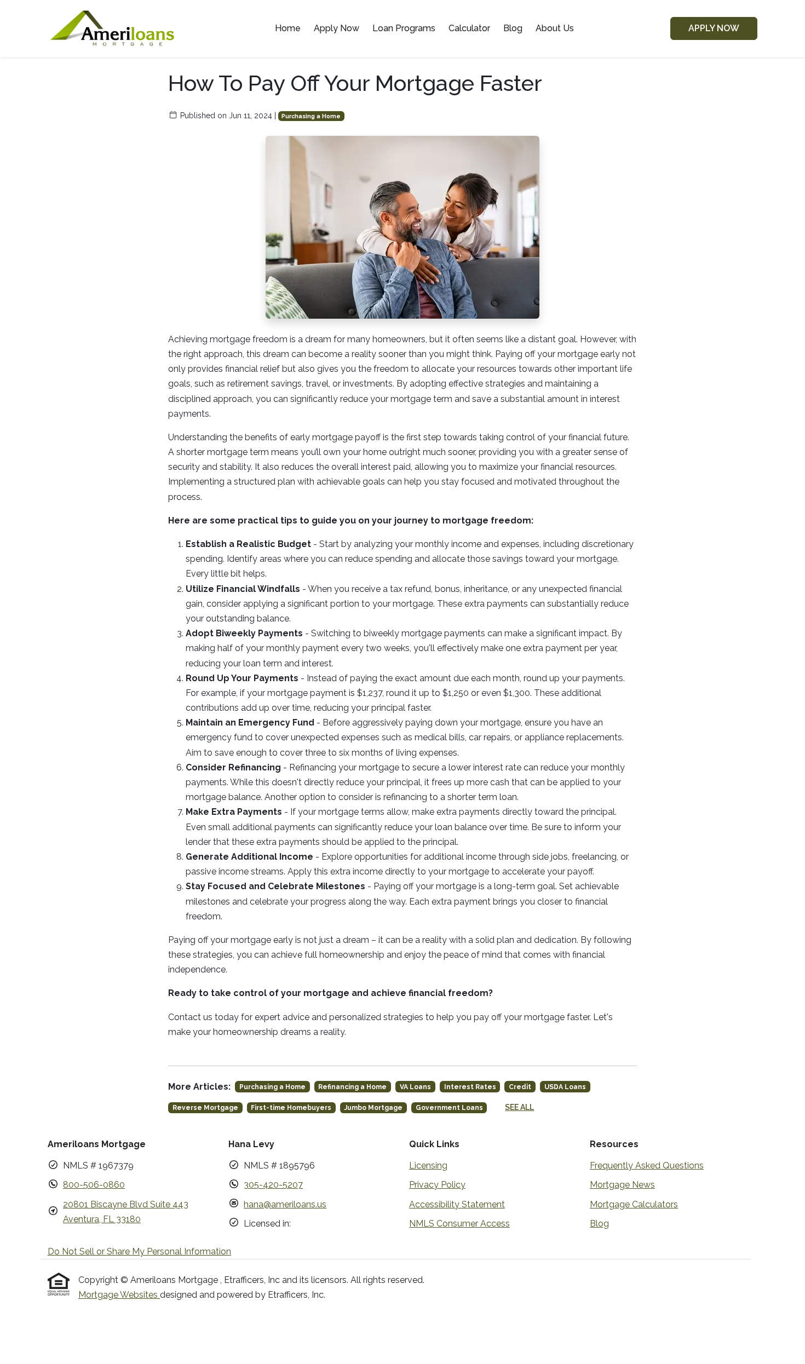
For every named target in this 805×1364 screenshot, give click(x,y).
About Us (555, 28)
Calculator (469, 28)
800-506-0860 (94, 1184)
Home (288, 28)
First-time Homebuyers (291, 1108)
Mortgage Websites (119, 1295)
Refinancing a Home (352, 1087)
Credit (520, 1087)
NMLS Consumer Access (459, 1223)
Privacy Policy (437, 1184)
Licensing (428, 1165)
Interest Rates (470, 1087)
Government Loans (449, 1108)
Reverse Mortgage (205, 1108)
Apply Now (336, 28)
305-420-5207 (273, 1184)
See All (519, 1107)
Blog (512, 28)
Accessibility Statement (457, 1204)
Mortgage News (622, 1184)
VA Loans (415, 1087)
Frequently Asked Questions (647, 1165)
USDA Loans (565, 1087)
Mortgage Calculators (634, 1204)
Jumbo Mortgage (373, 1108)
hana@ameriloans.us (285, 1204)
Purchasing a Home (311, 116)
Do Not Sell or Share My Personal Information (139, 1251)
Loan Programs (403, 28)
